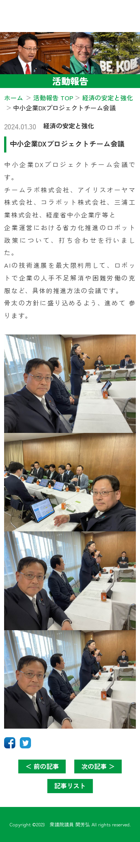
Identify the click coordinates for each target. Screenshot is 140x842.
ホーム (13, 97)
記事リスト (70, 785)
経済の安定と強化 (68, 125)
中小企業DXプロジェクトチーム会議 (67, 143)
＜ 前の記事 (42, 766)
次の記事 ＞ (98, 766)
